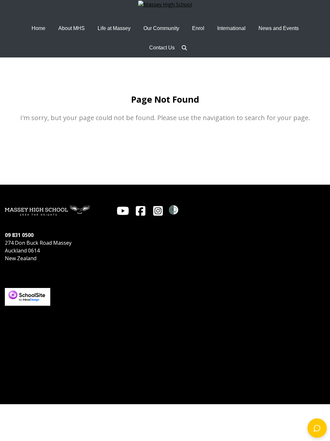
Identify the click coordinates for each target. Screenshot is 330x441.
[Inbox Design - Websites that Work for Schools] (27, 290)
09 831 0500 (19, 235)
